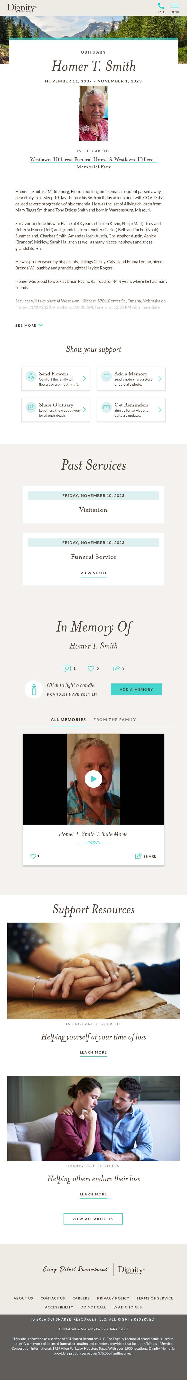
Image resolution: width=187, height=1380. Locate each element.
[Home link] (22, 7)
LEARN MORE (93, 1052)
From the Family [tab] (115, 719)
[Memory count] (67, 668)
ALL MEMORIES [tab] (68, 719)
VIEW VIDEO (94, 573)
